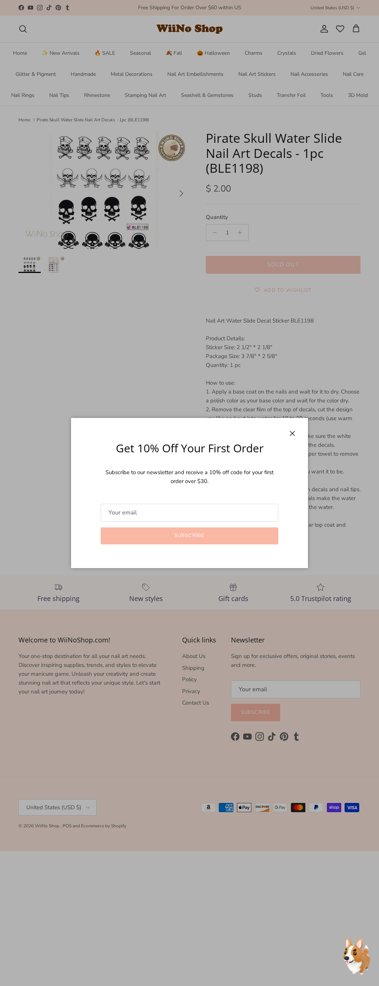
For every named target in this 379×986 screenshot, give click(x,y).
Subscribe (189, 535)
